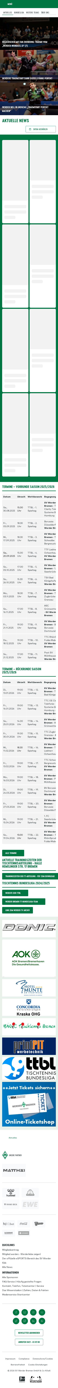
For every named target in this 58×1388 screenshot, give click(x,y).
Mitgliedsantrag (10, 1250)
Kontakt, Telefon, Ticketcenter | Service (23, 1286)
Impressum (10, 1358)
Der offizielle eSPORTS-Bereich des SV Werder (26, 1258)
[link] (29, 928)
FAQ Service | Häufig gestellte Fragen (21, 1281)
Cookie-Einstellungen (37, 1364)
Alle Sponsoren (10, 1277)
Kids (4, 1263)
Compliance (24, 1358)
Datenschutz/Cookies (43, 1358)
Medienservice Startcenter (16, 1294)
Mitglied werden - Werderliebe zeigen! (21, 1254)
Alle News (7, 1267)
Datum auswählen (40, 129)
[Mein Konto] (53, 4)
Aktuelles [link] (13, 1137)
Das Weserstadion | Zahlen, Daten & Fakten (25, 1290)
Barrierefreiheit (18, 1364)
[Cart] (46, 4)
